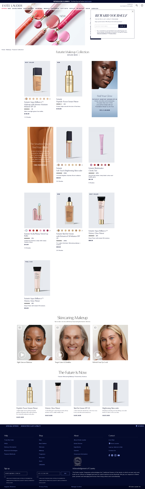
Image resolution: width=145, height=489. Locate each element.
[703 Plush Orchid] (44, 230)
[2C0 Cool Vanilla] (33, 99)
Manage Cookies (76, 486)
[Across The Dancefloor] (105, 165)
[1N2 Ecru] (69, 230)
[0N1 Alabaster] (62, 230)
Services (95, 8)
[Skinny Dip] (109, 165)
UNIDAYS (42, 464)
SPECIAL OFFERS (12, 426)
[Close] (132, 11)
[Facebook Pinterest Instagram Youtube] (123, 454)
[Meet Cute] (91, 165)
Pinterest (112, 455)
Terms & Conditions (102, 33)
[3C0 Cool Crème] (44, 99)
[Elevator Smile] (98, 165)
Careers (76, 450)
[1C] (69, 165)
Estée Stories (78, 443)
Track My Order (9, 440)
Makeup (47, 8)
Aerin (88, 8)
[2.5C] (80, 165)
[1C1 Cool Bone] (66, 230)
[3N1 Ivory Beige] (58, 230)
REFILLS (72, 8)
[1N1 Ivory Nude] (30, 99)
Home (3, 49)
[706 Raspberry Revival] (30, 230)
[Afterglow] (95, 165)
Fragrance (55, 8)
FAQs (6, 443)
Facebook (109, 455)
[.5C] (62, 165)
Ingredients (77, 447)
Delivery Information (10, 447)
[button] (72, 55)
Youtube (119, 455)
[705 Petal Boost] (40, 230)
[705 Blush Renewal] (48, 230)
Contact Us (112, 450)
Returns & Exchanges (10, 450)
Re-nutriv (80, 8)
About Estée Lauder (80, 440)
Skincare (38, 8)
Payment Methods (9, 454)
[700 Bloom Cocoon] (33, 230)
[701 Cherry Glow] (37, 230)
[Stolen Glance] (102, 165)
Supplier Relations (10, 486)
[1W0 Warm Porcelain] (48, 99)
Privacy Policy (112, 33)
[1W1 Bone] (37, 99)
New (9, 8)
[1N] (73, 165)
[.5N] (66, 165)
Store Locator (115, 443)
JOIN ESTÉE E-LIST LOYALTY (31, 426)
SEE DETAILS (84, 1)
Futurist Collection (18, 49)
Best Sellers (28, 8)
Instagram (115, 455)
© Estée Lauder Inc (135, 486)
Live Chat (111, 440)
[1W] (76, 165)
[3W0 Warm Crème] (26, 99)
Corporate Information (81, 454)
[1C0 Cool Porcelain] (40, 99)
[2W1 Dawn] (80, 230)
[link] (37, 79)
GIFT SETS (64, 8)
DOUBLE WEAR (17, 8)
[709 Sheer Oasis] (26, 230)
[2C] (58, 165)
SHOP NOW (20, 417)
